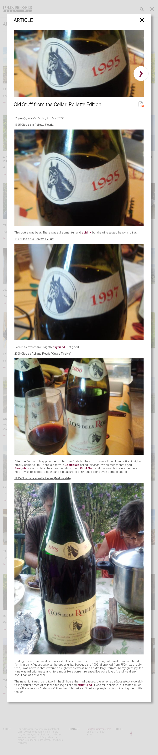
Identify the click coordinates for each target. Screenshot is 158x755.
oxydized (59, 347)
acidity (86, 232)
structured (84, 685)
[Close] (142, 20)
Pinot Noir (87, 468)
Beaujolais (72, 465)
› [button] (141, 73)
